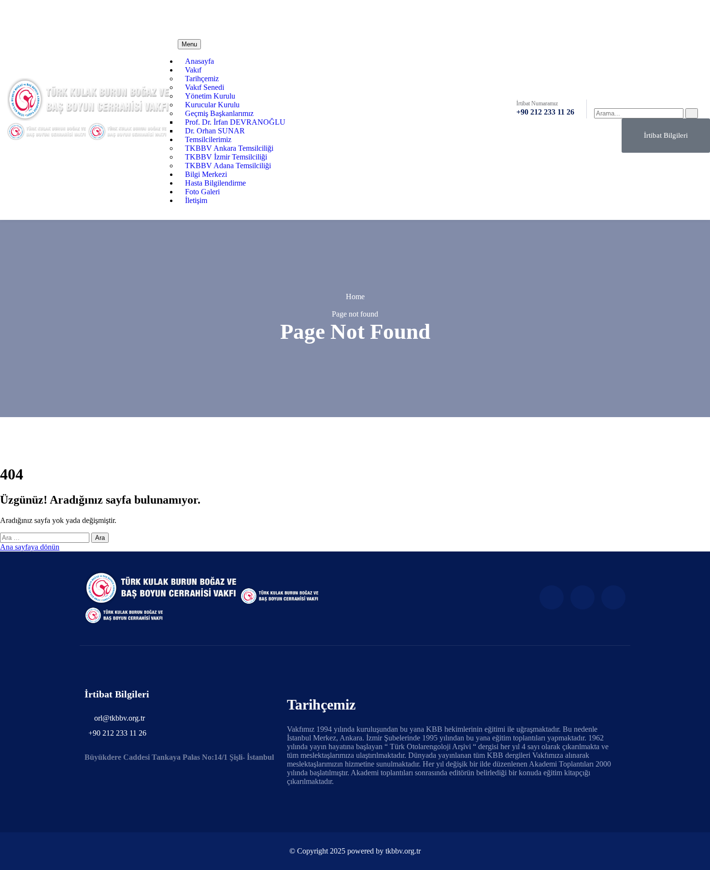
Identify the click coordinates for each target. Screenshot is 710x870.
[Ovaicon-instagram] (662, 15)
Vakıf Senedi (204, 87)
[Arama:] (45, 537)
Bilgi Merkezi (206, 174)
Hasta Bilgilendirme (215, 183)
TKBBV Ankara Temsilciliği (229, 148)
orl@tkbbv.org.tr (220, 15)
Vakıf (193, 70)
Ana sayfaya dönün (29, 547)
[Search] (691, 113)
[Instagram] (582, 597)
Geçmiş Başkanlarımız (219, 113)
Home (355, 296)
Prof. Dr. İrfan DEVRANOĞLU (235, 122)
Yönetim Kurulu (210, 96)
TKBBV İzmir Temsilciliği (226, 157)
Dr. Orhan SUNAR (215, 131)
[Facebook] (636, 15)
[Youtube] (688, 15)
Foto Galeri (202, 192)
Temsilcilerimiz (208, 139)
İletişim (196, 200)
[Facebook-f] (552, 597)
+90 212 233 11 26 (545, 112)
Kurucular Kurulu (212, 105)
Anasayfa (199, 61)
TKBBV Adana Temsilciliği (228, 165)
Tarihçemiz (202, 78)
